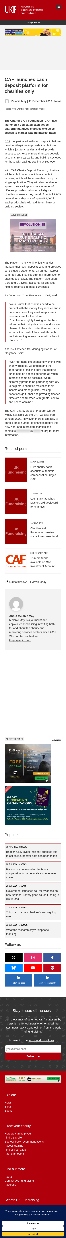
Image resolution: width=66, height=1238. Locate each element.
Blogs (8, 1106)
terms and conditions (41, 1040)
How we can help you (18, 1133)
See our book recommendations (24, 1141)
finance (42, 109)
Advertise (56, 740)
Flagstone (21, 145)
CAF (7, 141)
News (57, 101)
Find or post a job (15, 1149)
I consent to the (31, 1040)
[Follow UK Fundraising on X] (14, 957)
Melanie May (18, 101)
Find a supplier (14, 1137)
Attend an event (14, 1153)
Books (8, 1110)
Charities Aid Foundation (27, 109)
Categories (31, 22)
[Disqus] (33, 693)
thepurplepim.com (20, 640)
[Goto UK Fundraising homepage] (32, 10)
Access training (14, 1145)
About (8, 1176)
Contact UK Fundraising (19, 1180)
